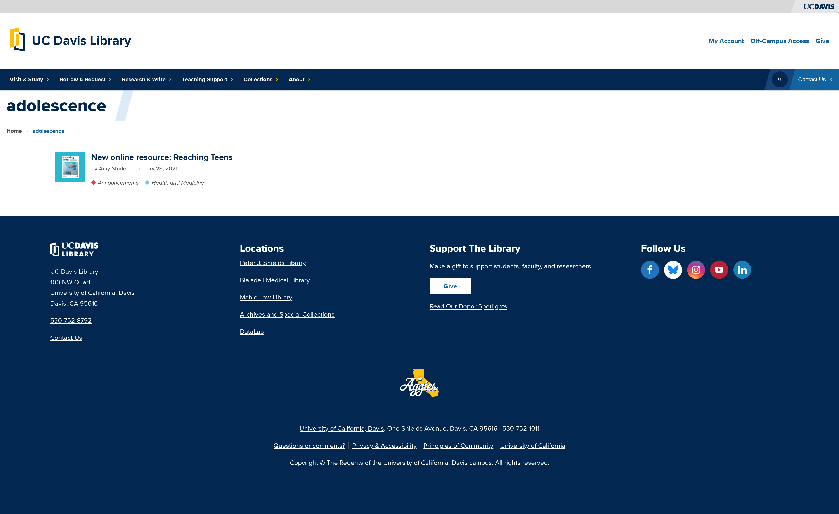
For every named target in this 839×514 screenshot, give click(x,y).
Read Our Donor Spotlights (468, 306)
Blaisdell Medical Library (275, 280)
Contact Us (66, 337)
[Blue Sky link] (673, 270)
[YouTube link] (719, 270)
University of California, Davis (342, 428)
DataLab (252, 331)
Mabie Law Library (266, 297)
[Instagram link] (696, 270)
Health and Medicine (178, 182)
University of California (532, 445)
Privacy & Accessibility (384, 445)
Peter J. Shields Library (273, 262)
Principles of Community (458, 445)
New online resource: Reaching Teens (161, 157)
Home (14, 131)
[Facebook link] (650, 270)
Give (450, 286)
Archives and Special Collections (287, 314)
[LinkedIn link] (742, 270)
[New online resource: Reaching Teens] (70, 167)
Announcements (118, 182)
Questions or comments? (309, 445)
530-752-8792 (71, 320)
